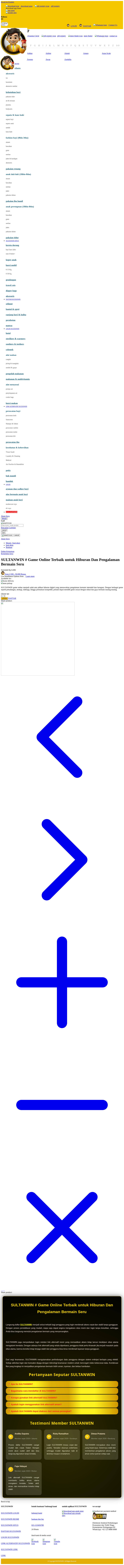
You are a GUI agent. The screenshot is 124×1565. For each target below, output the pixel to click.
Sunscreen (9, 420)
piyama (8, 105)
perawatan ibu (12, 442)
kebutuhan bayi (13, 92)
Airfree (48, 53)
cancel (4, 530)
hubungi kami (36, 1513)
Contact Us (112, 25)
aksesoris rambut (11, 86)
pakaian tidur (10, 97)
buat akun (9, 545)
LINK (3, 1555)
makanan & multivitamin (18, 379)
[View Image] (1, 1290)
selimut (9, 304)
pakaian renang (13, 169)
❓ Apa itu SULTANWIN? (20, 1384)
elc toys (8, 508)
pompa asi (9, 389)
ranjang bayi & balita (16, 314)
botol (8, 333)
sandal (8, 128)
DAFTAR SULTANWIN (11, 1531)
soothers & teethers (15, 344)
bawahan (9, 146)
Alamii (67, 53)
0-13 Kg (9, 270)
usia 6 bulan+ (10, 254)
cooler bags (10, 397)
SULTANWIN (26, 1325)
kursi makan (12, 403)
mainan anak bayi (14, 500)
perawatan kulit (11, 415)
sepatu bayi (9, 119)
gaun (7, 150)
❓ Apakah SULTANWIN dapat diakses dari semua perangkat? (40, 1411)
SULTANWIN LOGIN (10, 1513)
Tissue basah (10, 452)
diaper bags (11, 290)
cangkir (8, 359)
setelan (8, 154)
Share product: (6, 601)
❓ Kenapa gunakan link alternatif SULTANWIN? (32, 1397)
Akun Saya (5, 516)
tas (7, 78)
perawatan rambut (12, 428)
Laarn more (30, 576)
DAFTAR (87, 26)
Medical (8, 460)
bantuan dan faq (37, 1519)
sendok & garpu (11, 368)
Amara (85, 53)
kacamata (9, 82)
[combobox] (12, 525)
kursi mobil (11, 265)
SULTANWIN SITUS (9, 1525)
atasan (8, 142)
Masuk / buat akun (13, 543)
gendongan (11, 280)
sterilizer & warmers (15, 338)
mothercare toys (11, 504)
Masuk (4, 518)
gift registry (55, 6)
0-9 (117, 45)
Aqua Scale (106, 53)
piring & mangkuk (12, 363)
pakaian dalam (11, 195)
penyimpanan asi (11, 393)
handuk (9, 481)
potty (8, 470)
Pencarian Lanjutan (8, 528)
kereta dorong (12, 245)
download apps (26, 6)
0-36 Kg (9, 274)
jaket (7, 191)
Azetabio (67, 59)
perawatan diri (11, 436)
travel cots (11, 285)
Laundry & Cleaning (13, 456)
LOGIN (74, 26)
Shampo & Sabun (12, 424)
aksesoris (9, 163)
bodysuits (9, 109)
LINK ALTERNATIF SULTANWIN (15, 1543)
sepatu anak (10, 123)
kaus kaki (9, 132)
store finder (88, 36)
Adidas (29, 53)
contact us (113, 36)
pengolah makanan (15, 373)
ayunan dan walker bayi (17, 489)
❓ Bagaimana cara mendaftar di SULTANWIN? (32, 1391)
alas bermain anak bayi (17, 494)
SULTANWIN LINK (9, 1549)
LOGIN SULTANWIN (10, 1537)
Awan (48, 59)
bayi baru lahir (11, 250)
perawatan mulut (11, 432)
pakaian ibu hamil (14, 201)
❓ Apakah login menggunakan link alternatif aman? (35, 1404)
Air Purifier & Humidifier (15, 464)
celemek (9, 349)
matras (9, 325)
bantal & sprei (12, 309)
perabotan (10, 320)
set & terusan (10, 101)
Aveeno (30, 59)
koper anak (11, 260)
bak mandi (11, 476)
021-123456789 (37, 1525)
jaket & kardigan (11, 159)
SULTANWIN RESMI (10, 1519)
